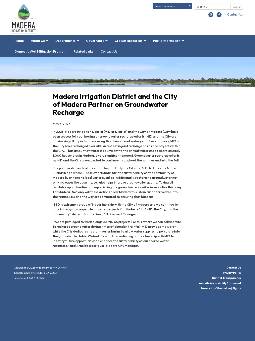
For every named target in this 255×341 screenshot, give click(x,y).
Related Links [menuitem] (83, 51)
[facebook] (219, 16)
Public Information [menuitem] (166, 40)
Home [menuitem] (19, 40)
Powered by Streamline (215, 288)
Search (237, 6)
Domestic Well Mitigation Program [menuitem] (40, 51)
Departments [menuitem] (65, 40)
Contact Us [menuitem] (109, 51)
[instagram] (210, 16)
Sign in (236, 288)
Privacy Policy (232, 272)
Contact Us (235, 14)
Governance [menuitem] (95, 40)
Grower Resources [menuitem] (128, 40)
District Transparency (226, 277)
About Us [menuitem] (38, 40)
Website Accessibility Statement (220, 283)
